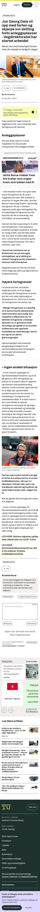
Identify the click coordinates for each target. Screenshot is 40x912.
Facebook (6, 841)
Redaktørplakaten (29, 877)
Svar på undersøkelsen (12, 907)
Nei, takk (28, 907)
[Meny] (35, 4)
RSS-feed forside (10, 836)
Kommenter (20, 88)
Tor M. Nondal (8, 829)
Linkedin (5, 845)
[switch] (34, 112)
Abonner (27, 5)
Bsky (4, 850)
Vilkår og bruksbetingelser (13, 863)
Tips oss (32, 807)
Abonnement (8, 885)
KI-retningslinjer (9, 868)
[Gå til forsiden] (4, 5)
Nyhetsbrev (7, 854)
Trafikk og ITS (9, 15)
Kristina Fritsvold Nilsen (13, 820)
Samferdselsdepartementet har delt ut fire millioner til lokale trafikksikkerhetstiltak (19, 551)
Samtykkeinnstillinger (11, 859)
